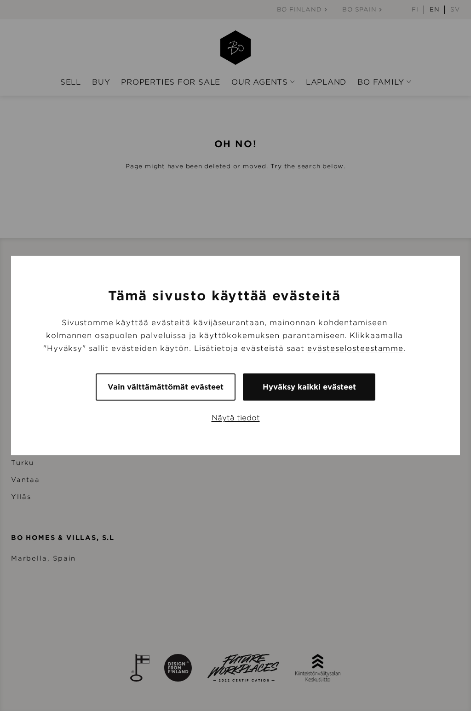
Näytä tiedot (236, 417)
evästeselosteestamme (355, 348)
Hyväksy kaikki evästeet (309, 387)
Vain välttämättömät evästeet (166, 387)
